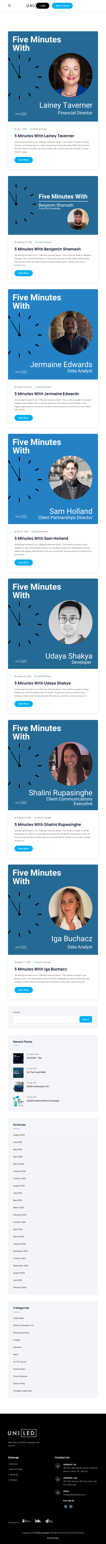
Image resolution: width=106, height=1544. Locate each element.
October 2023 (19, 1258)
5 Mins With (18, 1318)
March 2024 (18, 1236)
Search (16, 1012)
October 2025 (19, 1178)
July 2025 (17, 1193)
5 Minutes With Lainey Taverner (44, 135)
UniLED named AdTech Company (43, 1100)
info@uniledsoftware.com (74, 1495)
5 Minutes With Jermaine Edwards (46, 393)
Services (14, 1464)
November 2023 (20, 1251)
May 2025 (17, 1200)
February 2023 (19, 1287)
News (15, 1354)
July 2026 (17, 1142)
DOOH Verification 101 (23, 1325)
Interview (17, 1347)
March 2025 (18, 1207)
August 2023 (19, 1273)
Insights (16, 1340)
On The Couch (19, 1362)
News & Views (16, 1469)
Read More (23, 160)
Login (43, 6)
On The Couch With (36, 1072)
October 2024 (19, 1222)
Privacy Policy (53, 1538)
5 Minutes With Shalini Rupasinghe (47, 824)
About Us (14, 1474)
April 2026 (18, 1157)
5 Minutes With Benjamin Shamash (47, 249)
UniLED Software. (42, 1533)
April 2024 (18, 1229)
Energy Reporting (21, 1333)
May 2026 (17, 1149)
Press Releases (20, 1376)
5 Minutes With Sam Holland (41, 538)
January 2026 (19, 1171)
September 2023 (20, 1266)
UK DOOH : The (34, 1058)
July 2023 (17, 1280)
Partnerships (19, 1369)
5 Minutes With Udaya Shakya (42, 683)
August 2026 (19, 1135)
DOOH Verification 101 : (38, 1086)
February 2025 (19, 1215)
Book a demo (62, 6)
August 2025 (19, 1186)
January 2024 (19, 1244)
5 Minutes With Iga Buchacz (40, 969)
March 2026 (18, 1164)
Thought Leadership (22, 1391)
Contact (13, 1480)
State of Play (19, 1383)
